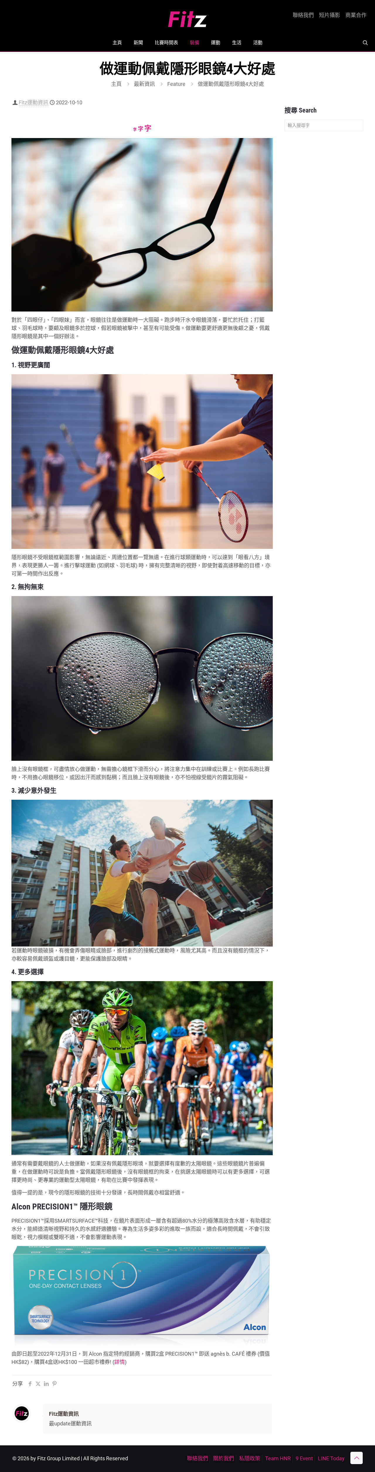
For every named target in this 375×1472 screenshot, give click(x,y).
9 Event (304, 1458)
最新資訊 (144, 84)
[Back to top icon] (356, 1458)
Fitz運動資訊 (33, 102)
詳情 (119, 1362)
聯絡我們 (303, 15)
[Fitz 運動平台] (187, 17)
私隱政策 (249, 1458)
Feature (176, 84)
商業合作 (356, 15)
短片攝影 (329, 15)
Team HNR (278, 1458)
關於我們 (223, 1458)
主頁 (116, 84)
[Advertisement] (323, 228)
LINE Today (331, 1458)
